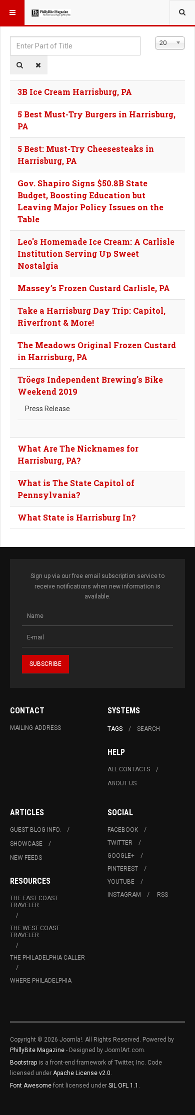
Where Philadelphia (41, 980)
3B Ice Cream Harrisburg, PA (75, 91)
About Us (122, 783)
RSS (162, 894)
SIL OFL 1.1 (123, 1085)
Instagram (124, 894)
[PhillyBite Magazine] (51, 12)
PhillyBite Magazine (37, 1050)
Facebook (123, 829)
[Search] (20, 64)
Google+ (121, 855)
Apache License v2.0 (81, 1073)
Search (148, 728)
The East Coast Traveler (34, 902)
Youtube (121, 881)
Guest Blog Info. (35, 829)
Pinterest (123, 868)
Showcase (26, 843)
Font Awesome (31, 1085)
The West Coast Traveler (35, 932)
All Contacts (129, 769)
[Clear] (38, 64)
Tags (115, 728)
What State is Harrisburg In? (77, 517)
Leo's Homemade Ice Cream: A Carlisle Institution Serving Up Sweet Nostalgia (96, 253)
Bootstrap (23, 1062)
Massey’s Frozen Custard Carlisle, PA (94, 288)
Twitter (120, 842)
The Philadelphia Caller (47, 957)
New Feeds (26, 857)
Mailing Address (35, 727)
